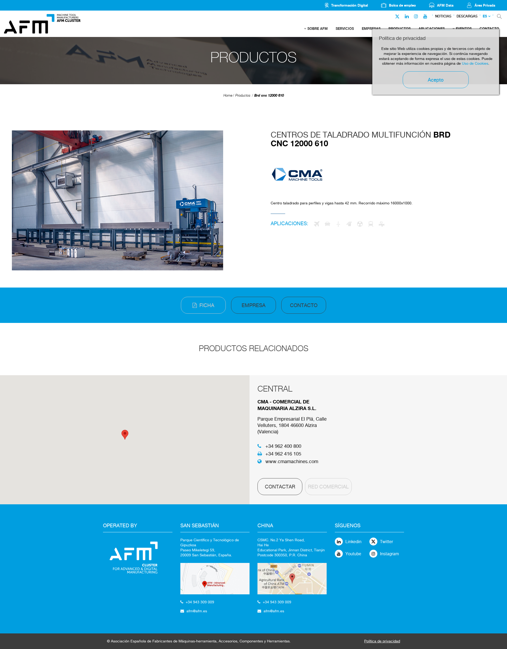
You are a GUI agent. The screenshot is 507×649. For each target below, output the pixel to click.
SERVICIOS (345, 28)
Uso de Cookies (475, 63)
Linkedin (353, 541)
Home (227, 95)
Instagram (389, 553)
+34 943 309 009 (200, 602)
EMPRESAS (371, 28)
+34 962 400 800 (283, 446)
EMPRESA (253, 305)
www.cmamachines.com (291, 461)
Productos (242, 95)
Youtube (353, 553)
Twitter (386, 541)
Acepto (436, 80)
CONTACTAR (280, 487)
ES (485, 16)
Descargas (467, 16)
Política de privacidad (382, 641)
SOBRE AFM (317, 28)
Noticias (443, 16)
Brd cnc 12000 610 (269, 95)
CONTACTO (303, 305)
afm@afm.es (196, 611)
